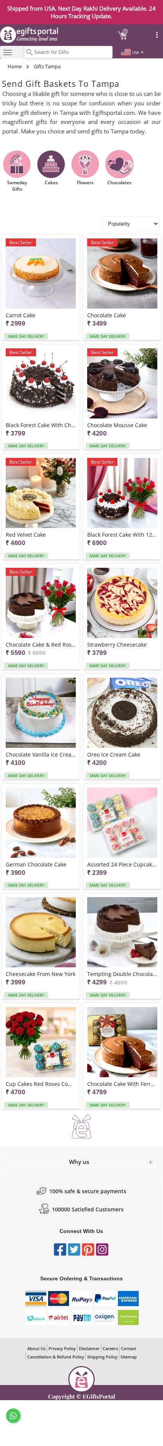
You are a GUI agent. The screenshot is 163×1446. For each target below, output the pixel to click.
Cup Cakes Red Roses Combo (41, 1083)
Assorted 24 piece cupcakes (122, 864)
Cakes (51, 182)
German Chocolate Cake (36, 864)
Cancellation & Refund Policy (55, 1357)
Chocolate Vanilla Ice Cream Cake (41, 754)
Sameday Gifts (17, 185)
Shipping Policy (102, 1357)
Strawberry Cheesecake (117, 644)
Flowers (85, 182)
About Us (36, 1348)
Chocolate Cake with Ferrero (122, 1083)
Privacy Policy (62, 1348)
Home (15, 66)
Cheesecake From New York (40, 974)
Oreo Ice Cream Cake (113, 754)
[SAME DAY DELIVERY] (122, 603)
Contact (128, 1348)
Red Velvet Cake (26, 534)
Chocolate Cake (106, 315)
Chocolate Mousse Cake (117, 425)
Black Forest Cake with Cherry (41, 425)
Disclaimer (89, 1348)
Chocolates (119, 182)
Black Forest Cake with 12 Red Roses (122, 534)
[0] (122, 38)
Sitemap (129, 1357)
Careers (110, 1348)
